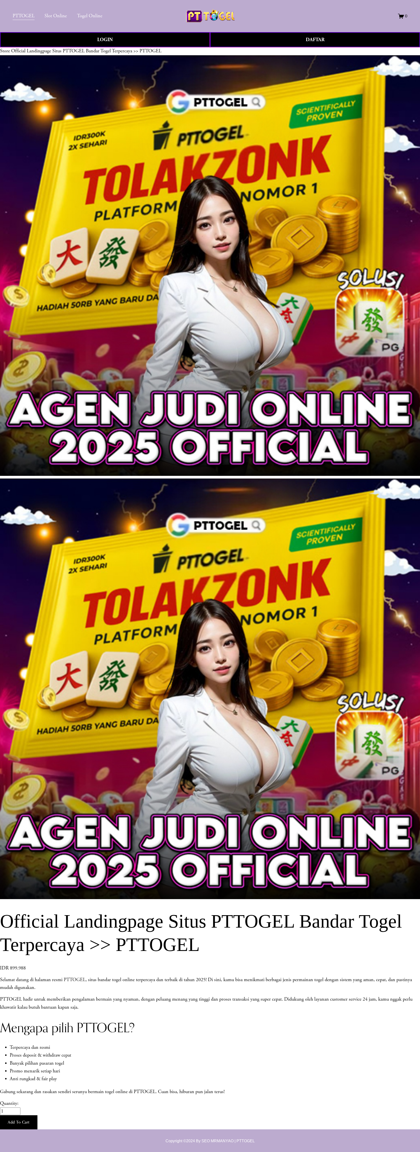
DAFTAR (315, 40)
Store (5, 51)
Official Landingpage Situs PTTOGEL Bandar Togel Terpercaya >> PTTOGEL (86, 51)
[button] (18, 1122)
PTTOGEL (75, 980)
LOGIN (105, 40)
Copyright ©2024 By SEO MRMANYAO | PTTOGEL (210, 1141)
